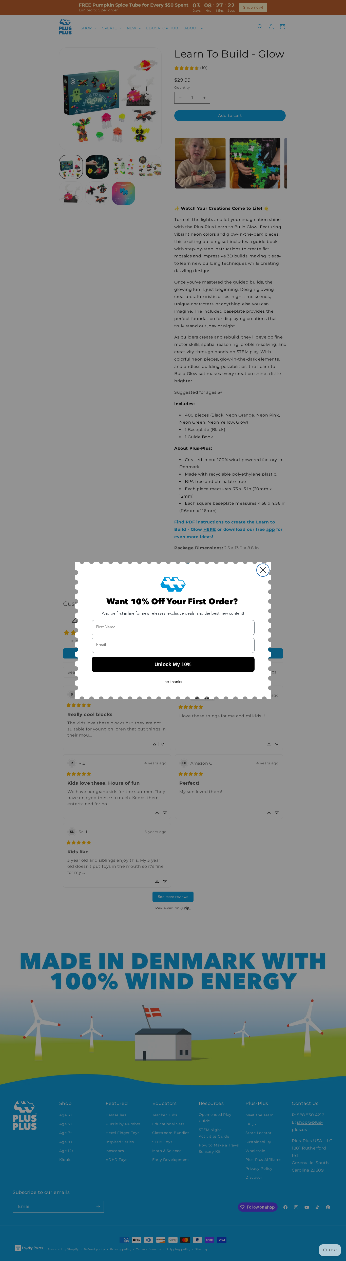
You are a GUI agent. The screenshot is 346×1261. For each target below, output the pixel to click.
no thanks (173, 682)
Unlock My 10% (173, 664)
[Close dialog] (263, 570)
